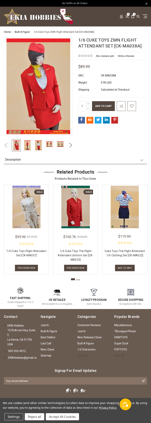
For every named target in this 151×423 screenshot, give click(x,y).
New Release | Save (89, 337)
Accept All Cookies (62, 417)
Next (71, 145)
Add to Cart (125, 268)
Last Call (46, 343)
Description (13, 159)
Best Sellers (48, 337)
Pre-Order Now (26, 268)
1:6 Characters (86, 349)
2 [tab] (78, 279)
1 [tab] (73, 279)
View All (82, 355)
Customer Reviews (89, 325)
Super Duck (121, 343)
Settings (14, 417)
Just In (45, 325)
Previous (6, 145)
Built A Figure (49, 331)
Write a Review (126, 56)
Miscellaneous (123, 325)
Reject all (34, 417)
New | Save (47, 349)
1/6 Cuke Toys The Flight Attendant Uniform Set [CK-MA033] (75, 255)
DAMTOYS (121, 337)
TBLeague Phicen (125, 331)
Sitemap (46, 355)
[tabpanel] (26, 228)
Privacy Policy (107, 407)
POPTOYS (120, 349)
